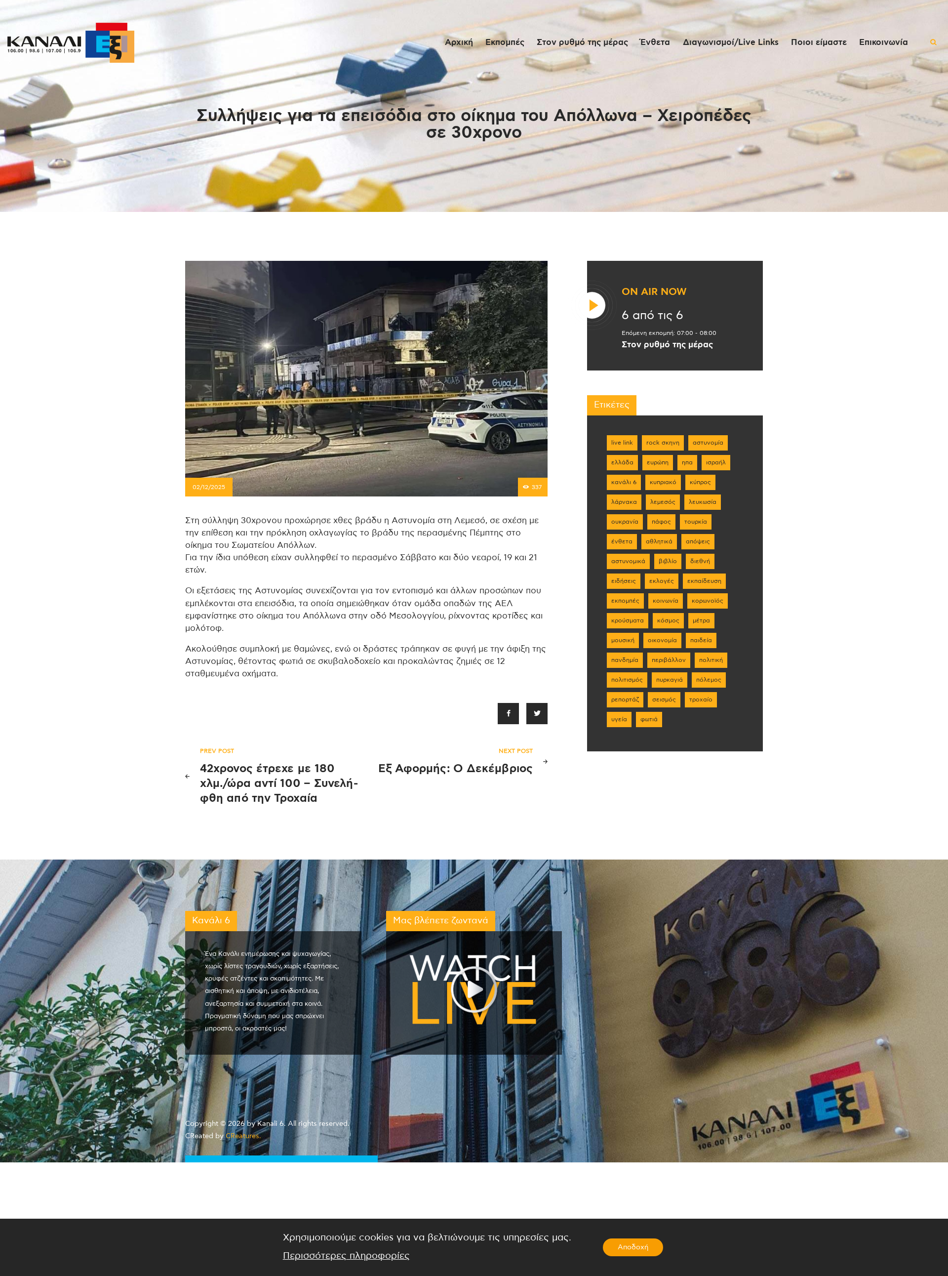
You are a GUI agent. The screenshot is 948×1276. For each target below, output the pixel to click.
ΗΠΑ (687, 462)
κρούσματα (627, 620)
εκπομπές (625, 601)
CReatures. (243, 1136)
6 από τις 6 (652, 316)
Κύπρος (700, 482)
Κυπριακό (663, 482)
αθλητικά (659, 541)
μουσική (622, 640)
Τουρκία (695, 522)
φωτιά (649, 719)
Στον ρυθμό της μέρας (667, 345)
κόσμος (668, 620)
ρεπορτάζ (625, 699)
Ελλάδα (622, 462)
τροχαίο (700, 699)
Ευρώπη (658, 462)
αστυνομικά (628, 561)
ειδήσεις (623, 581)
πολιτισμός (627, 680)
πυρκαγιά (669, 680)
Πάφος (661, 522)
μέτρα (701, 620)
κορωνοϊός (707, 601)
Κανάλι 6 (623, 482)
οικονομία (662, 640)
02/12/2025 (209, 487)
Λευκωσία (702, 502)
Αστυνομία (708, 443)
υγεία (619, 719)
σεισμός (664, 699)
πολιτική (711, 660)
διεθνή (700, 561)
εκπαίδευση (704, 581)
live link (622, 443)
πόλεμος (708, 680)
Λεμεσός (662, 502)
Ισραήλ (716, 462)
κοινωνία (665, 601)
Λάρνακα (624, 502)
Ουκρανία (624, 522)
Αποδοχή (633, 1247)
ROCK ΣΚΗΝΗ (662, 443)
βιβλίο (668, 561)
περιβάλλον (669, 660)
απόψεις (698, 541)
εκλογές (661, 581)
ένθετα (621, 541)
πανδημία (624, 660)
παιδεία (701, 640)
